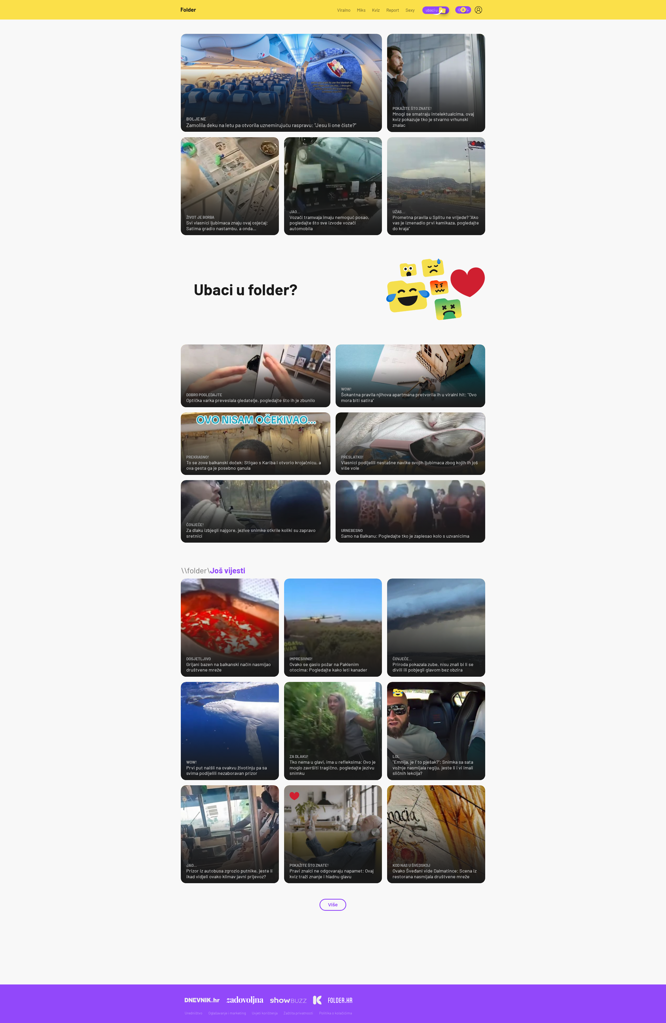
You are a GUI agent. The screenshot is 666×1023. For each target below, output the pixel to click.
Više (333, 904)
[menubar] (479, 10)
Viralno (343, 9)
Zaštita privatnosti (298, 1013)
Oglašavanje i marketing (227, 1013)
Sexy (410, 9)
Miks (361, 9)
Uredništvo (193, 1013)
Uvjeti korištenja (265, 1013)
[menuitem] (479, 10)
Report (392, 9)
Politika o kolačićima (335, 1013)
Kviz (376, 9)
